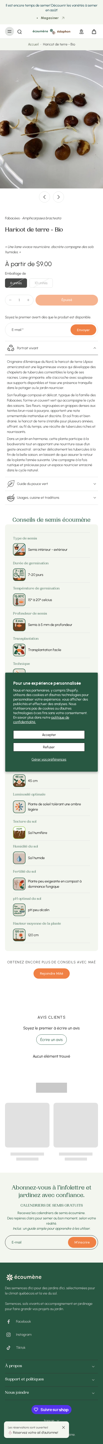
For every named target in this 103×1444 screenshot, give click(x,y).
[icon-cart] (92, 31)
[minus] (10, 300)
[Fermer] (63, 1427)
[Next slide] (58, 197)
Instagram (24, 1334)
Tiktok (21, 1348)
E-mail (18, 330)
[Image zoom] (51, 119)
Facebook (23, 1321)
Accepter (49, 735)
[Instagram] (10, 1334)
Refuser (49, 747)
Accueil (33, 44)
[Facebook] (10, 1321)
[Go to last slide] (44, 197)
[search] (19, 31)
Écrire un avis (51, 1039)
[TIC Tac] (10, 1347)
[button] (67, 300)
